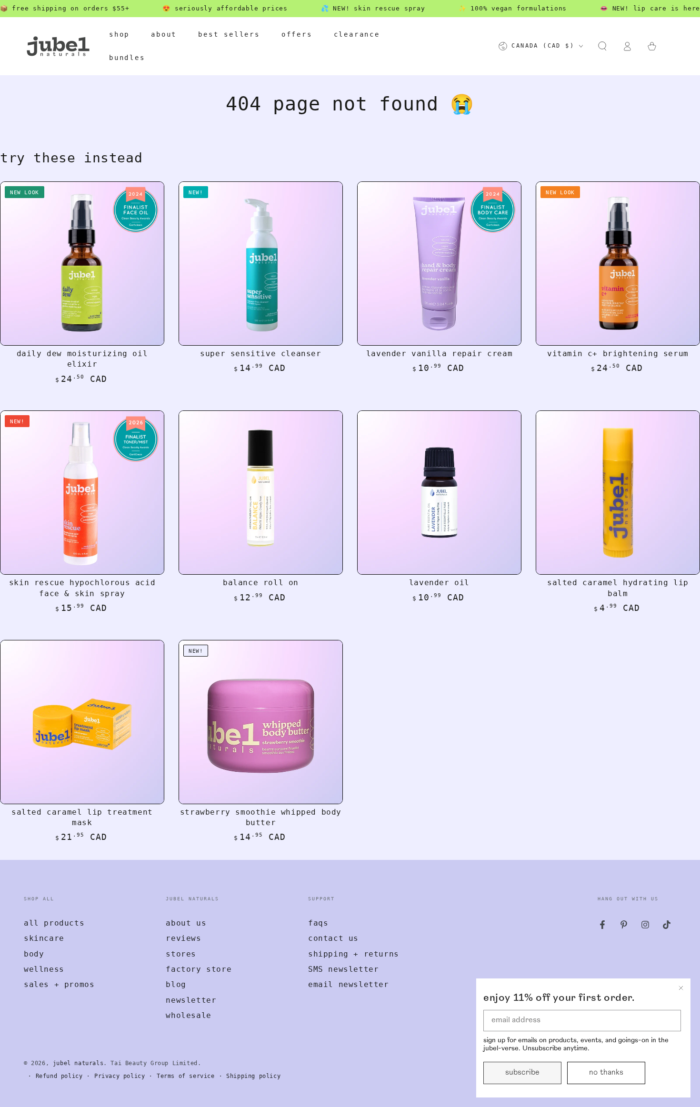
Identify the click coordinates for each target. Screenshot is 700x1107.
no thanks (606, 1073)
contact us (333, 938)
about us (186, 922)
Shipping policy (253, 1076)
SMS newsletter (343, 969)
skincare (44, 938)
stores (181, 953)
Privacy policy (119, 1076)
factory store (198, 969)
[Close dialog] (681, 988)
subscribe (522, 1073)
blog (176, 984)
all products (54, 922)
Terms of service (186, 1076)
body (34, 953)
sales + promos (59, 984)
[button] (602, 46)
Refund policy (59, 1076)
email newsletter (348, 984)
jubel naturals (78, 1063)
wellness (44, 969)
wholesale (188, 1015)
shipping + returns (353, 953)
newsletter (191, 1000)
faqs (318, 922)
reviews (183, 938)
